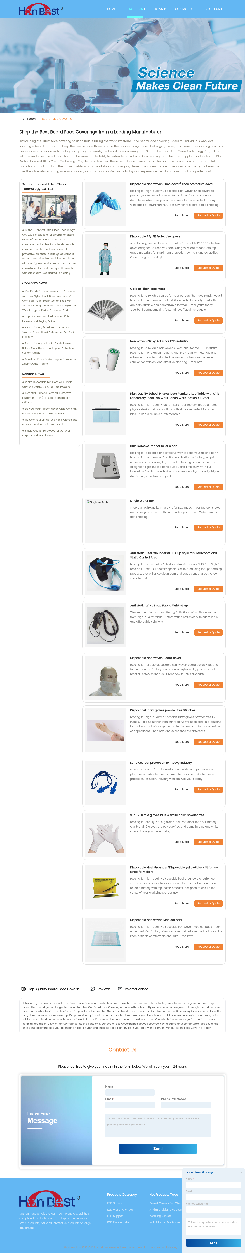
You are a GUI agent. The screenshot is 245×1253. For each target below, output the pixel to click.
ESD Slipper (115, 1216)
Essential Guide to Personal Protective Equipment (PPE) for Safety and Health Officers (46, 398)
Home (111, 9)
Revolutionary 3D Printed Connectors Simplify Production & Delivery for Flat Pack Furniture (48, 332)
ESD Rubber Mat (118, 1222)
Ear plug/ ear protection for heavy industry (161, 762)
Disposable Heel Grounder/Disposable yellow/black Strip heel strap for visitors (174, 869)
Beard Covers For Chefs (166, 1203)
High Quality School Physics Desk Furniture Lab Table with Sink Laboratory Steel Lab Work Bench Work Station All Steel (174, 395)
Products (135, 9)
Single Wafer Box (142, 500)
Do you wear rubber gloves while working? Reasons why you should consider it (49, 411)
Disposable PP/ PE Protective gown (155, 236)
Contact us (184, 9)
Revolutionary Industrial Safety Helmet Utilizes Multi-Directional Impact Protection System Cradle (48, 348)
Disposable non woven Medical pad (156, 920)
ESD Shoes (114, 1203)
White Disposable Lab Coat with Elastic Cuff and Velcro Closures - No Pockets (47, 384)
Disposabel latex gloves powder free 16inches (162, 710)
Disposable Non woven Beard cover (155, 658)
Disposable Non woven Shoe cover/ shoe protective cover (171, 184)
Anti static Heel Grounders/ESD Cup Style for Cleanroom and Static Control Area (173, 555)
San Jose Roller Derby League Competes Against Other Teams (49, 361)
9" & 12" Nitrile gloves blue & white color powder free (167, 815)
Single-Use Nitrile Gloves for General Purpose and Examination (46, 433)
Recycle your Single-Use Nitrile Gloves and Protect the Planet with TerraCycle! (49, 422)
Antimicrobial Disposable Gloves (167, 1210)
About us (213, 9)
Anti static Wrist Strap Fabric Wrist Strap (159, 605)
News (159, 9)
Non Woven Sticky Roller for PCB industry (159, 341)
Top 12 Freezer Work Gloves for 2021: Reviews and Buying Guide (46, 319)
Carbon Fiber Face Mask (147, 289)
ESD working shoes (120, 1210)
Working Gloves (160, 1216)
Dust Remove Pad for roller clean (153, 446)
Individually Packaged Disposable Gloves (165, 1222)
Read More (182, 216)
